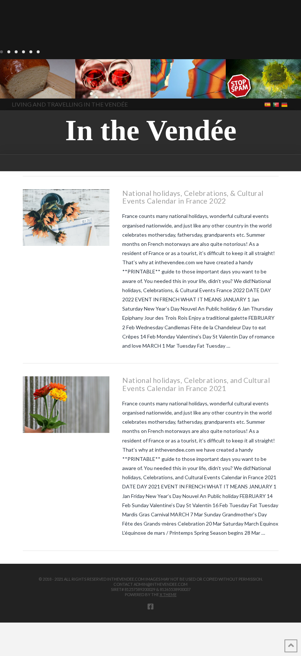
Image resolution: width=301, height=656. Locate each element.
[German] (285, 104)
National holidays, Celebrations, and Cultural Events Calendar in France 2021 (196, 384)
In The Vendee (27, 88)
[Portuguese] (276, 104)
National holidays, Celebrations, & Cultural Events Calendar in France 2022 (192, 197)
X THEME (168, 594)
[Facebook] (150, 606)
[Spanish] (268, 104)
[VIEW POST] (66, 217)
